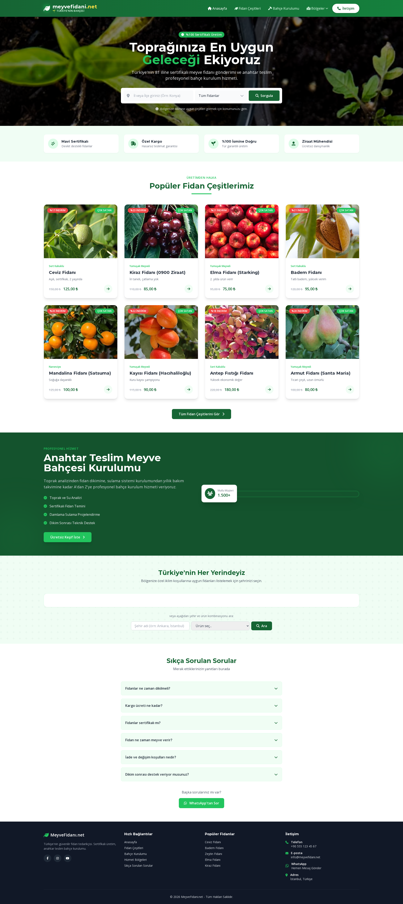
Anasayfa (130, 842)
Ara (264, 626)
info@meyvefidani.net (305, 857)
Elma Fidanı (212, 860)
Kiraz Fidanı (212, 866)
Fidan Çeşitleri (133, 848)
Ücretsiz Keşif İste (65, 537)
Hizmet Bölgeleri (135, 860)
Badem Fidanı (214, 848)
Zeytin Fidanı (213, 854)
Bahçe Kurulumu (135, 854)
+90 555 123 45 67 (303, 846)
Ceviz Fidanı (213, 842)
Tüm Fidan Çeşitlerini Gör (200, 414)
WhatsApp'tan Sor (203, 803)
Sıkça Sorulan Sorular (138, 866)
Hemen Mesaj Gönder (306, 868)
